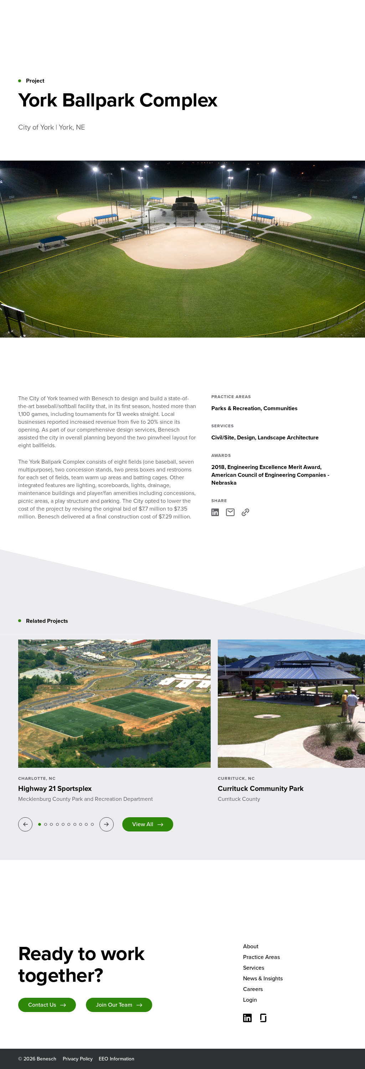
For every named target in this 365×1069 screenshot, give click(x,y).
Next (107, 824)
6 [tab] (68, 824)
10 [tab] (92, 824)
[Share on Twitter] (230, 512)
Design (246, 437)
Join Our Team (114, 1005)
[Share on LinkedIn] (215, 512)
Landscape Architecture (288, 437)
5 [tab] (63, 824)
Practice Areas (261, 957)
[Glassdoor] (263, 1018)
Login (250, 1000)
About (250, 946)
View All (142, 824)
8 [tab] (80, 824)
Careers (253, 989)
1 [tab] (39, 824)
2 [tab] (45, 824)
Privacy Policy (78, 1059)
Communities (280, 408)
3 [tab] (51, 824)
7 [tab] (74, 824)
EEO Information (116, 1059)
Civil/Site (222, 437)
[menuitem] (295, 946)
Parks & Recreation (236, 408)
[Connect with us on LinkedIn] (247, 1018)
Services (253, 968)
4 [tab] (57, 824)
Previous (26, 824)
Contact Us (42, 1005)
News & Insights (263, 978)
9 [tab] (86, 824)
